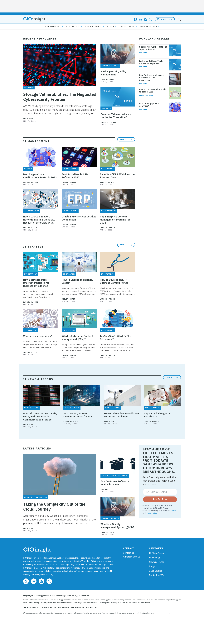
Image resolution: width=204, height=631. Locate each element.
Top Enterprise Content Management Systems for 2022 (115, 219)
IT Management (52, 26)
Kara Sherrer (107, 79)
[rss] (145, 19)
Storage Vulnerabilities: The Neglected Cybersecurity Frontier (59, 97)
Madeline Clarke (109, 122)
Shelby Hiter (107, 182)
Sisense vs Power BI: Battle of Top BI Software (153, 48)
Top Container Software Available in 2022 (114, 483)
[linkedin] (140, 19)
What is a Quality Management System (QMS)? (117, 526)
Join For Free (160, 499)
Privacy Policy (151, 513)
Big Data (143, 53)
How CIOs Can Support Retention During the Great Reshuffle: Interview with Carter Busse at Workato (39, 219)
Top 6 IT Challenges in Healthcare (157, 415)
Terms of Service (31, 608)
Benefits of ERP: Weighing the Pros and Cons (117, 176)
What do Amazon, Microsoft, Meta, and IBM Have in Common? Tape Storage (40, 416)
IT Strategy (73, 26)
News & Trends (93, 26)
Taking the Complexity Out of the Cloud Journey (54, 507)
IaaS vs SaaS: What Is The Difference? (115, 338)
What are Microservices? (37, 336)
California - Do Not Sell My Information (77, 608)
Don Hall (105, 489)
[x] (150, 19)
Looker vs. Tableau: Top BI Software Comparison (151, 62)
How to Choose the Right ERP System (79, 281)
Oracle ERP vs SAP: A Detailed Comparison (79, 218)
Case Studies (126, 26)
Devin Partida (70, 421)
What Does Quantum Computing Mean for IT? (77, 415)
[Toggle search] (179, 19)
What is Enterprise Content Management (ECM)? (77, 338)
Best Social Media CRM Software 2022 (75, 176)
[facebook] (135, 19)
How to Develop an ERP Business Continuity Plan (114, 281)
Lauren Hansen (30, 182)
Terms (173, 510)
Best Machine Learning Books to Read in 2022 (152, 90)
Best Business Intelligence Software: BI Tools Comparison (151, 77)
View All (124, 139)
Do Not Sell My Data (161, 613)
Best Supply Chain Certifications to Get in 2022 (40, 176)
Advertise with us (131, 557)
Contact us (128, 553)
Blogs (110, 26)
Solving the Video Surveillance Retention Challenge (121, 415)
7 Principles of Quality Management (113, 73)
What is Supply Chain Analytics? (149, 104)
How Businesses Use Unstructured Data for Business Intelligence (36, 282)
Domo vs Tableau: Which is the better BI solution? (115, 116)
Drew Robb (28, 119)
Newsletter (166, 19)
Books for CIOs (148, 26)
